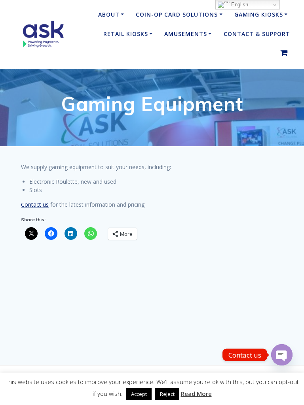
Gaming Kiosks (258, 14)
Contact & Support (257, 34)
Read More (196, 393)
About (109, 14)
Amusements (185, 34)
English (239, 5)
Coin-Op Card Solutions (177, 14)
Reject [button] (167, 393)
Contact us (35, 204)
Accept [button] (139, 393)
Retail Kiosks (125, 34)
